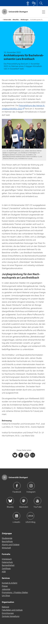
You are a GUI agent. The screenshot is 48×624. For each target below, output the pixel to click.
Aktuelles (16, 19)
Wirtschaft (6, 547)
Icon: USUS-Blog (30, 516)
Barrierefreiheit (8, 565)
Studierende (7, 538)
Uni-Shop (6, 595)
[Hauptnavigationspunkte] (43, 11)
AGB (4, 571)
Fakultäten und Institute (12, 610)
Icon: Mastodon (23, 500)
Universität (7, 19)
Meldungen (24, 19)
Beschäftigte (7, 541)
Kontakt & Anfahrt (9, 583)
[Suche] (41, 3)
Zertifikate (6, 568)
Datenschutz (7, 562)
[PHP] (20, 455)
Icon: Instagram (31, 485)
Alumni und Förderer (10, 544)
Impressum (7, 559)
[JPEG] (24, 134)
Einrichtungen (8, 613)
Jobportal (6, 589)
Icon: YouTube (37, 500)
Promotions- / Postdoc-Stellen (15, 592)
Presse (5, 586)
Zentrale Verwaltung (10, 616)
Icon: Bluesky (10, 500)
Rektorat (5, 606)
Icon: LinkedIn (16, 516)
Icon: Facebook (17, 485)
